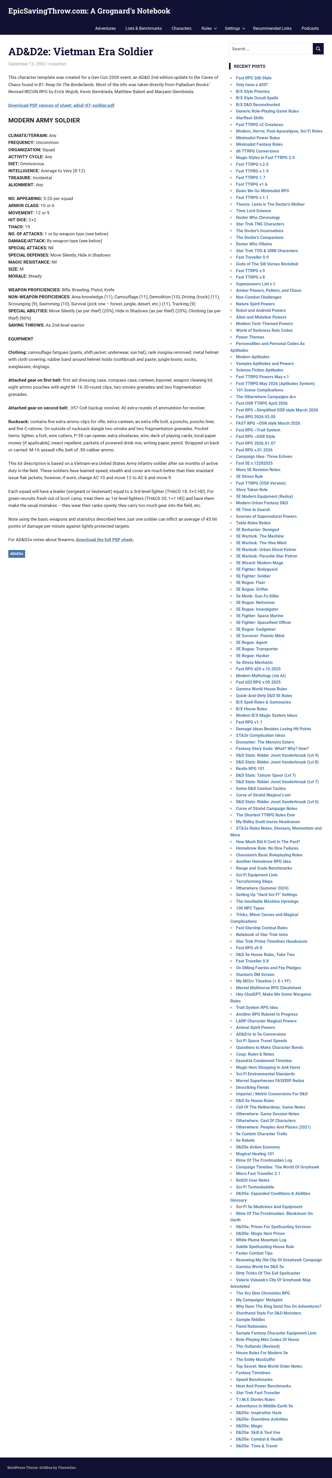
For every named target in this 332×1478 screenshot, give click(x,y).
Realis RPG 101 (250, 768)
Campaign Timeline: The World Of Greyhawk (277, 1167)
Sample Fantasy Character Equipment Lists (276, 1333)
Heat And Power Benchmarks (263, 1386)
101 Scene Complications (259, 390)
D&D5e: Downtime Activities (262, 1419)
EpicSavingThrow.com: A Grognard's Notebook (89, 11)
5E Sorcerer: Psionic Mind (260, 635)
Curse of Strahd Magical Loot (263, 795)
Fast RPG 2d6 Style (254, 77)
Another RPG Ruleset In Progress (267, 1014)
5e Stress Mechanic (254, 662)
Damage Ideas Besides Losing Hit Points (273, 728)
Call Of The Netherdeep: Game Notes (270, 1107)
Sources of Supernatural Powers (266, 516)
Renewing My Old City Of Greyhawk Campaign (279, 1259)
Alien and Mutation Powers (261, 317)
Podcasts (310, 28)
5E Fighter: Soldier (253, 576)
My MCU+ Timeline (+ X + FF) (263, 981)
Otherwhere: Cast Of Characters (266, 1120)
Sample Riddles (250, 1319)
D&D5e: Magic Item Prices (260, 1233)
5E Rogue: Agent (251, 642)
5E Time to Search (253, 509)
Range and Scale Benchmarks (264, 868)
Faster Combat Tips (254, 1253)
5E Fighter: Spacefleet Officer (263, 622)
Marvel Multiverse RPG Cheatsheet (268, 987)
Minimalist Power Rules (258, 137)
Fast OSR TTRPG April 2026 (262, 403)
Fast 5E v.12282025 (254, 463)
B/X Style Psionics (253, 91)
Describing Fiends (252, 1087)
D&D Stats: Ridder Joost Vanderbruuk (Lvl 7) (277, 781)
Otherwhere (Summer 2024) (262, 888)
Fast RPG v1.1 (249, 722)
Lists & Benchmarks (144, 28)
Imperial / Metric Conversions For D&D (272, 1093)
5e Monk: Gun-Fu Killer (257, 596)
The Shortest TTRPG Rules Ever (265, 815)
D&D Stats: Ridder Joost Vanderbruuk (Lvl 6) (277, 801)
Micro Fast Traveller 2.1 (258, 1173)
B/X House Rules (251, 708)
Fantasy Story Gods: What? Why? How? (272, 748)
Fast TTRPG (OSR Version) (261, 483)
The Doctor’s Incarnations (259, 230)
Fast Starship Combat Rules (262, 927)
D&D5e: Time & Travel (256, 1445)
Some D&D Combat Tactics (261, 788)
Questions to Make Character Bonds (269, 1047)
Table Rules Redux (253, 522)
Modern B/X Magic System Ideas (266, 715)
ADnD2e (16, 554)
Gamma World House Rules (261, 688)
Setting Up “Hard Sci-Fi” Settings (266, 894)
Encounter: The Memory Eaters (265, 742)
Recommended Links (272, 28)
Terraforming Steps (254, 881)
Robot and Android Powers (261, 310)
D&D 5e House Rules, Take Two (265, 954)
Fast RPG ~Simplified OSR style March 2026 (277, 410)
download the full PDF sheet (104, 539)
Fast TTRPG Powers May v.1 (262, 376)
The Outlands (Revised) (258, 1346)
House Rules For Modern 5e (262, 1352)
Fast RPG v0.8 (249, 947)
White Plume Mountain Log (261, 1240)
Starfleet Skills (250, 117)
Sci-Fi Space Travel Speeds (261, 1040)
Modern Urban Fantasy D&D (262, 502)
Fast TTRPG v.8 (250, 277)
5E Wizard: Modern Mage (259, 562)
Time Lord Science (253, 210)
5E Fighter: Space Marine (259, 615)
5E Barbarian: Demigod (257, 529)
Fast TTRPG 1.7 (250, 177)
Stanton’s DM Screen (255, 974)
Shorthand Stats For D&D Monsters (268, 1313)
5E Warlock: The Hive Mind (261, 542)
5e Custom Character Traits (261, 1133)
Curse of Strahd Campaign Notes (266, 808)
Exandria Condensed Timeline (264, 1060)
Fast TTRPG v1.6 (251, 184)
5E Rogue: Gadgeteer (256, 629)
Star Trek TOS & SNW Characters (267, 250)
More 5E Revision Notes (258, 469)
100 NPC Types (250, 908)
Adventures (105, 28)
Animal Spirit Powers (255, 1027)
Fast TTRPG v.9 (250, 270)
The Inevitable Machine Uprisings (267, 901)
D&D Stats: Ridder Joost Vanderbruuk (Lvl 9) (277, 755)
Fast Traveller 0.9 (252, 257)
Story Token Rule (252, 489)
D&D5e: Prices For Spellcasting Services (273, 1226)
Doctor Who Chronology (258, 217)
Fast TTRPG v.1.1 (252, 197)
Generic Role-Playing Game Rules (267, 111)
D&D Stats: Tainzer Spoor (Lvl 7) (266, 775)
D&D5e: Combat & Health (259, 1439)
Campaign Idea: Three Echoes (264, 456)
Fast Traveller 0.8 (252, 961)
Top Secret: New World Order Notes (269, 1366)
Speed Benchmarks (254, 1379)
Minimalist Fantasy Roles (259, 144)
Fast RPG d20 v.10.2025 (258, 668)
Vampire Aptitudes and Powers (265, 363)
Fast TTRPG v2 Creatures (259, 124)
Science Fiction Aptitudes (259, 370)
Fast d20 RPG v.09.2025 (258, 682)
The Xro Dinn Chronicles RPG (263, 1293)
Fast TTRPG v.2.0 (252, 164)
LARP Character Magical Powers (266, 1021)
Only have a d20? (252, 84)
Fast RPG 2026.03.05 (255, 416)
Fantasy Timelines (253, 1372)
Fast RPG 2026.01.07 (255, 443)
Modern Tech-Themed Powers (264, 323)
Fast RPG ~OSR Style (255, 436)
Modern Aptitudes (252, 356)
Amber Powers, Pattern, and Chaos (268, 290)
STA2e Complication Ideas (260, 735)
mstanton (57, 63)
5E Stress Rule (249, 476)
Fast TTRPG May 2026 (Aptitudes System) (275, 383)
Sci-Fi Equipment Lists (257, 874)
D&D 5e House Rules (255, 1100)
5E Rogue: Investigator (257, 609)
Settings (232, 28)
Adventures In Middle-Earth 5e (264, 1406)
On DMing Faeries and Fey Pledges (268, 967)
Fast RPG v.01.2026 (254, 450)
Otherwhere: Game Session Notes (267, 1113)
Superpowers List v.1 (255, 283)
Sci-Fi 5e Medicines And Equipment (269, 1206)
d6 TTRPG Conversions (257, 151)
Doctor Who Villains (254, 244)
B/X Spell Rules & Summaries (263, 702)
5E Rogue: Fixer (250, 582)
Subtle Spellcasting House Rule (265, 1246)
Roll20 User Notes (252, 1180)
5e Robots (245, 1140)
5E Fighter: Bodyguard (257, 569)
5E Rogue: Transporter (257, 649)
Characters (181, 28)
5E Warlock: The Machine (260, 536)
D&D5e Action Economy (258, 1147)
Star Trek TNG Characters (260, 224)
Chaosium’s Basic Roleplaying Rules (269, 855)
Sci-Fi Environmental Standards (265, 1073)
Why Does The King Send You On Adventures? (279, 1306)
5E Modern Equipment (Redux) (264, 496)
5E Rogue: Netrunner (255, 602)
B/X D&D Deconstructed (258, 104)
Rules (207, 28)
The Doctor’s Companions (259, 237)
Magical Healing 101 (255, 1153)
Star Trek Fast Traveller (258, 1392)
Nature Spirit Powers (255, 303)
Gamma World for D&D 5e (260, 1266)
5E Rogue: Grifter (252, 589)
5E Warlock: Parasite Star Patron (266, 556)
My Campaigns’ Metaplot (259, 1299)
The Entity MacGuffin (255, 1359)
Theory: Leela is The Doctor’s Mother (270, 204)
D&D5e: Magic (249, 1426)
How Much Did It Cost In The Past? (268, 841)
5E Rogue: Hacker (252, 655)
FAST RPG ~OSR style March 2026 (268, 423)
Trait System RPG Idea (257, 1007)
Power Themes (250, 337)
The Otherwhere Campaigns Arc (266, 396)
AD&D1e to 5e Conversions (261, 1034)
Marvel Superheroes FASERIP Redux (270, 1080)
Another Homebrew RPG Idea (263, 861)
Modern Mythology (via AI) (261, 675)
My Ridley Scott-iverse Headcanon (268, 821)
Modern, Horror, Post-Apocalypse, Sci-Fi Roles (279, 131)
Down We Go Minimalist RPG (262, 190)
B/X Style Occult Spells (257, 97)
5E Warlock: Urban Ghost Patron (266, 549)
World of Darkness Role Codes (264, 330)
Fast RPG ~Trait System (258, 430)
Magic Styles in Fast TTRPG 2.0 (265, 157)
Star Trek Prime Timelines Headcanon (271, 941)
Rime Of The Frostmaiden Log (264, 1160)
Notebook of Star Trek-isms (262, 934)
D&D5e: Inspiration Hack (259, 1412)
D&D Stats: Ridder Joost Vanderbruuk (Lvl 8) (277, 762)
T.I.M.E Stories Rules (255, 1399)
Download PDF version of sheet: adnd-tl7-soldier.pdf (61, 105)
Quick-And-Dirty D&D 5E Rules (264, 695)
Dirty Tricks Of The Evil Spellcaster (268, 1273)
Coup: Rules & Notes (255, 1054)
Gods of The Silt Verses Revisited (267, 264)
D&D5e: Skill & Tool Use (258, 1432)
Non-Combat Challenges (258, 297)
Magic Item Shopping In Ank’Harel (268, 1067)
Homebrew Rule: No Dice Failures (267, 848)
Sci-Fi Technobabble (255, 1187)
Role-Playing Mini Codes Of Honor (267, 1339)
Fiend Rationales (251, 1326)
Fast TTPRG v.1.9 (252, 171)
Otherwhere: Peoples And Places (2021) (273, 1127)
